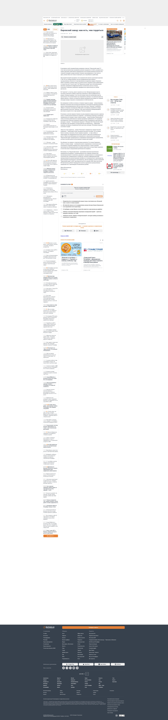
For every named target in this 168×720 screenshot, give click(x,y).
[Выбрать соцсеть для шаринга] (102, 37)
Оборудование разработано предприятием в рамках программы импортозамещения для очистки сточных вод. (114, 50)
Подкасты (80, 639)
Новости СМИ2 (65, 236)
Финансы (80, 652)
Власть (63, 646)
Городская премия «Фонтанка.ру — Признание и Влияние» (102, 639)
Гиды (63, 648)
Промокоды (115, 144)
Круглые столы (92, 654)
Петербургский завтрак (115, 17)
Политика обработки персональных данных (115, 700)
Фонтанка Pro (92, 633)
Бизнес (64, 637)
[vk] (70, 668)
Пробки (84, 20)
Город (63, 650)
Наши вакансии (47, 646)
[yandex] (77, 668)
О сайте (45, 633)
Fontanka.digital (92, 648)
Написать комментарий (70, 37)
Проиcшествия (81, 642)
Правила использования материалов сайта (115, 702)
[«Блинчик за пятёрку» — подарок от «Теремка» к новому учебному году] (71, 249)
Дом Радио (91, 650)
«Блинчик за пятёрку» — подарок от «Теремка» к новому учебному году (69, 259)
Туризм (79, 650)
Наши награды (110, 712)
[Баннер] (58, 24)
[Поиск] (117, 20)
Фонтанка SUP (46, 17)
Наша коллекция (93, 644)
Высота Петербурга (93, 656)
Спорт (79, 644)
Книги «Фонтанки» (93, 646)
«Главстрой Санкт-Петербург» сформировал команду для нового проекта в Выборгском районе (93, 260)
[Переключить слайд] (124, 35)
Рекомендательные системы (112, 706)
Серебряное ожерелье (73, 17)
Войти (65, 196)
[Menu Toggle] (44, 20)
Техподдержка (46, 637)
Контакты (45, 635)
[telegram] (67, 668)
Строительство (81, 646)
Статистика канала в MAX (49, 648)
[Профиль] (123, 20)
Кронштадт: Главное (94, 652)
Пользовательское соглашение (113, 698)
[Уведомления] (120, 20)
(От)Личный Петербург (94, 642)
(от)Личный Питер (55, 17)
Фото (79, 658)
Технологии (80, 648)
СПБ (49, 29)
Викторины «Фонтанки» (67, 644)
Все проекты (92, 658)
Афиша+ (64, 635)
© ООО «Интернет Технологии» (76, 715)
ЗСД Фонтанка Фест (103, 17)
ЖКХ (63, 656)
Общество (80, 635)
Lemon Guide (95, 17)
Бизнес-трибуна (65, 639)
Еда (63, 654)
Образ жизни (81, 633)
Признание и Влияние (85, 17)
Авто (63, 633)
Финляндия (80, 654)
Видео (63, 642)
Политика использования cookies (113, 704)
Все (45, 29)
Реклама (45, 639)
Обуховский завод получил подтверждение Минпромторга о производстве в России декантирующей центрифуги (114, 44)
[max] (63, 668)
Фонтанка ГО (64, 17)
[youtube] (73, 668)
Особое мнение (81, 637)
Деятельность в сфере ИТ (112, 708)
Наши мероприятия (47, 642)
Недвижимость (65, 658)
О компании (46, 644)
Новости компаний (67, 240)
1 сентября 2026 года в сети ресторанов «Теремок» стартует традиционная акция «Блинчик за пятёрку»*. (69, 264)
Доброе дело (65, 652)
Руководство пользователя (112, 710)
